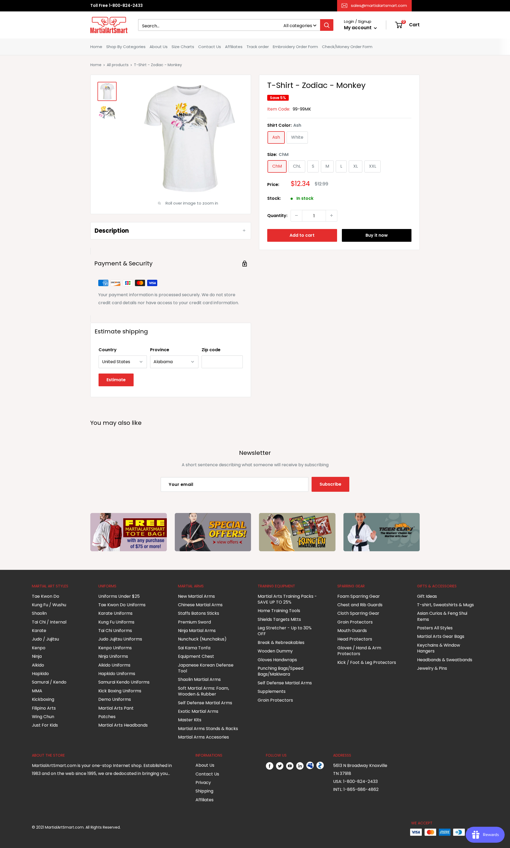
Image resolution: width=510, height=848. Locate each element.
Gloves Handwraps (277, 660)
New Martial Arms (196, 596)
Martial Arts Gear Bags (440, 636)
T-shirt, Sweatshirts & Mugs (445, 605)
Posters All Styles (435, 628)
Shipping (204, 791)
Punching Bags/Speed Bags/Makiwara (280, 671)
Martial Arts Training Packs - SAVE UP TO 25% (287, 599)
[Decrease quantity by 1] (296, 215)
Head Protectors (354, 639)
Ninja (37, 656)
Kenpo (38, 648)
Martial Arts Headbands (123, 725)
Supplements (272, 691)
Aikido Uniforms (114, 665)
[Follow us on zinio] (320, 766)
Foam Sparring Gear (358, 596)
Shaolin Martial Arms (199, 679)
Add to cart (302, 235)
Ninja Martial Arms (197, 630)
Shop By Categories (126, 46)
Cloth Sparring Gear (358, 613)
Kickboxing (43, 699)
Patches (107, 717)
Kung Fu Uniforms (116, 622)
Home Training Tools (279, 611)
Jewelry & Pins (432, 668)
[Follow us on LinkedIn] (300, 766)
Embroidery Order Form (295, 46)
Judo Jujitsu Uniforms (120, 639)
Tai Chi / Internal (49, 622)
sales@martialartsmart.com (379, 5)
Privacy (203, 782)
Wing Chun (43, 717)
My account (358, 27)
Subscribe (330, 484)
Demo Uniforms (114, 699)
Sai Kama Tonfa (194, 648)
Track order (257, 46)
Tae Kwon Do (45, 596)
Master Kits (189, 720)
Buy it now (377, 235)
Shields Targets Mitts (279, 619)
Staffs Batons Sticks (198, 613)
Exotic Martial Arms (198, 711)
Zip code (211, 350)
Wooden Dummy (275, 651)
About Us (159, 46)
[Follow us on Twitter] (279, 766)
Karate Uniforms (115, 613)
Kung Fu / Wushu (49, 605)
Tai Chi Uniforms (115, 630)
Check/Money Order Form (347, 46)
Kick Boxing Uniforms (119, 691)
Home (96, 46)
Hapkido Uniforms (116, 674)
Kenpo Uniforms (115, 648)
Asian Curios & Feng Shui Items (442, 616)
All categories (297, 26)
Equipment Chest (196, 656)
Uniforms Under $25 (119, 596)
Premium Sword (194, 622)
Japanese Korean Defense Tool (205, 668)
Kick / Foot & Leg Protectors (366, 662)
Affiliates (234, 46)
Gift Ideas (427, 596)
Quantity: (277, 215)
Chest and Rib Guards (359, 605)
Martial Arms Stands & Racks (208, 729)
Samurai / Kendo (49, 682)
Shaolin (39, 613)
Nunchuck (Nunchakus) (202, 639)
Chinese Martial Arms (200, 605)
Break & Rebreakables (281, 642)
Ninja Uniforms (113, 656)
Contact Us (209, 46)
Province (159, 350)
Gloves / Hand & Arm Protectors (359, 651)
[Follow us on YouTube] (290, 766)
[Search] (326, 25)
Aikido (38, 665)
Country (108, 350)
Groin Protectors (275, 700)
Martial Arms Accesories (203, 737)
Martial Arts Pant (116, 708)
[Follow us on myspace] (310, 766)
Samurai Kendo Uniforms (124, 682)
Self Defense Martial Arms (205, 703)
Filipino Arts (44, 708)
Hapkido (40, 674)
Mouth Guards (352, 630)
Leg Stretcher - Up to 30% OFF (285, 631)
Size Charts (183, 46)
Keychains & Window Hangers (438, 648)
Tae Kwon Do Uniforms (122, 605)
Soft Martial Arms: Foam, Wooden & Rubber (203, 691)
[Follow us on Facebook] (269, 766)
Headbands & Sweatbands (444, 660)
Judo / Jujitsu (45, 639)
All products (118, 64)
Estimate (116, 380)
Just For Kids (45, 725)
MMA (37, 691)
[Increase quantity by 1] (331, 215)
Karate (39, 630)
